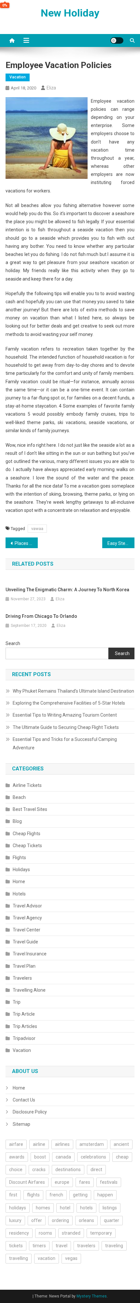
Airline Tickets (27, 785)
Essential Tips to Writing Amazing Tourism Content (65, 715)
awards (16, 1156)
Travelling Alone (29, 990)
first (13, 1194)
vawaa (37, 528)
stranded (71, 1233)
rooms (45, 1233)
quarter (111, 1220)
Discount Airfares (27, 1182)
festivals (109, 1182)
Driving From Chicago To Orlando (41, 616)
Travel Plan (24, 966)
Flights (19, 857)
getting (80, 1194)
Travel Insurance (30, 953)
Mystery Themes (92, 1296)
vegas (71, 1258)
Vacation (17, 77)
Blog (17, 821)
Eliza (51, 87)
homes (43, 1207)
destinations (68, 1169)
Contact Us (24, 1099)
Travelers (22, 978)
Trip (17, 1002)
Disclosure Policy (30, 1111)
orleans (86, 1220)
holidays (17, 1207)
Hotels (19, 893)
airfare (16, 1144)
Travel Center (26, 929)
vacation (46, 1258)
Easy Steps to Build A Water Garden (120, 543)
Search (13, 643)
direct (96, 1169)
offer (36, 1220)
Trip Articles (25, 1026)
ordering (60, 1220)
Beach (19, 797)
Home (19, 881)
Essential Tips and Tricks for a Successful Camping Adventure (65, 743)
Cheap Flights (26, 833)
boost (40, 1156)
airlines (62, 1144)
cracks (39, 1169)
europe (62, 1182)
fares (84, 1182)
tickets (16, 1245)
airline (39, 1144)
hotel (65, 1207)
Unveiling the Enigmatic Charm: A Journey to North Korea (67, 589)
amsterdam (91, 1144)
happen (105, 1194)
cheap (122, 1156)
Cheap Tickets (27, 845)
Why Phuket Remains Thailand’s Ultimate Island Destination (73, 691)
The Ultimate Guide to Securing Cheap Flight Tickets (66, 727)
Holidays (21, 869)
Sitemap (21, 1124)
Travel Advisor (27, 905)
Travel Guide (25, 941)
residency (19, 1233)
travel (61, 1245)
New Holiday (70, 13)
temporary (101, 1233)
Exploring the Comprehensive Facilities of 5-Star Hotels (69, 703)
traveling (114, 1245)
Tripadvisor (24, 1038)
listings (110, 1207)
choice (15, 1169)
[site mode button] (116, 40)
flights (33, 1194)
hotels (86, 1207)
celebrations (93, 1156)
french (56, 1194)
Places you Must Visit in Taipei (26, 543)
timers (39, 1245)
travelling (18, 1258)
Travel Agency (27, 917)
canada (63, 1156)
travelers (86, 1245)
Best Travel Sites (30, 809)
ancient (121, 1144)
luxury (15, 1220)
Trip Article (24, 1014)
